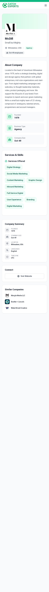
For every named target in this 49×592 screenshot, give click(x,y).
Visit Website (26, 276)
